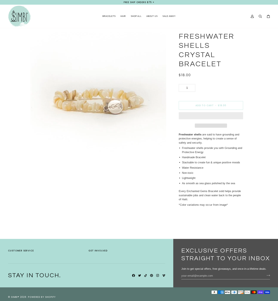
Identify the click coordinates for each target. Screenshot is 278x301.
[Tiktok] (145, 275)
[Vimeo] (163, 275)
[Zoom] (36, 161)
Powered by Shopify (42, 297)
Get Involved (97, 250)
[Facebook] (133, 275)
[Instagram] (157, 275)
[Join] (267, 275)
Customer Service (21, 250)
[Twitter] (139, 275)
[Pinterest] (151, 275)
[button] (109, 16)
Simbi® (15, 297)
